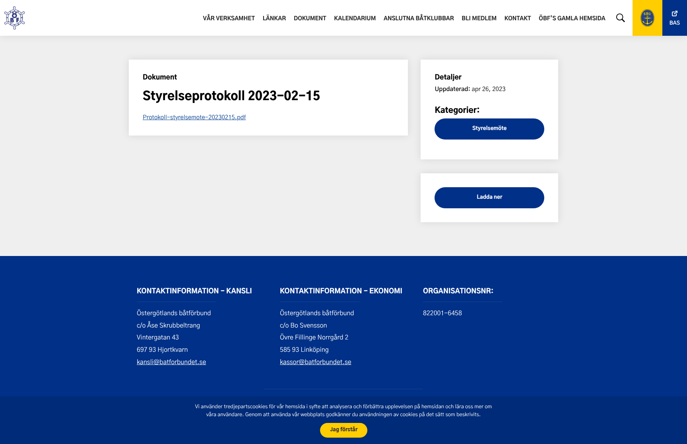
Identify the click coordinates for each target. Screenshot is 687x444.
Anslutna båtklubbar (419, 18)
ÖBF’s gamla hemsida (572, 18)
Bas (675, 23)
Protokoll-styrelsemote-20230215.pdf (194, 116)
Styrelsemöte (489, 128)
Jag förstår (343, 429)
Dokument (310, 18)
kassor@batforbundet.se (315, 361)
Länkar (274, 18)
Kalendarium (355, 18)
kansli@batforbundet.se (171, 361)
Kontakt (518, 18)
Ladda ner (489, 197)
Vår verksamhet (229, 18)
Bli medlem (479, 18)
